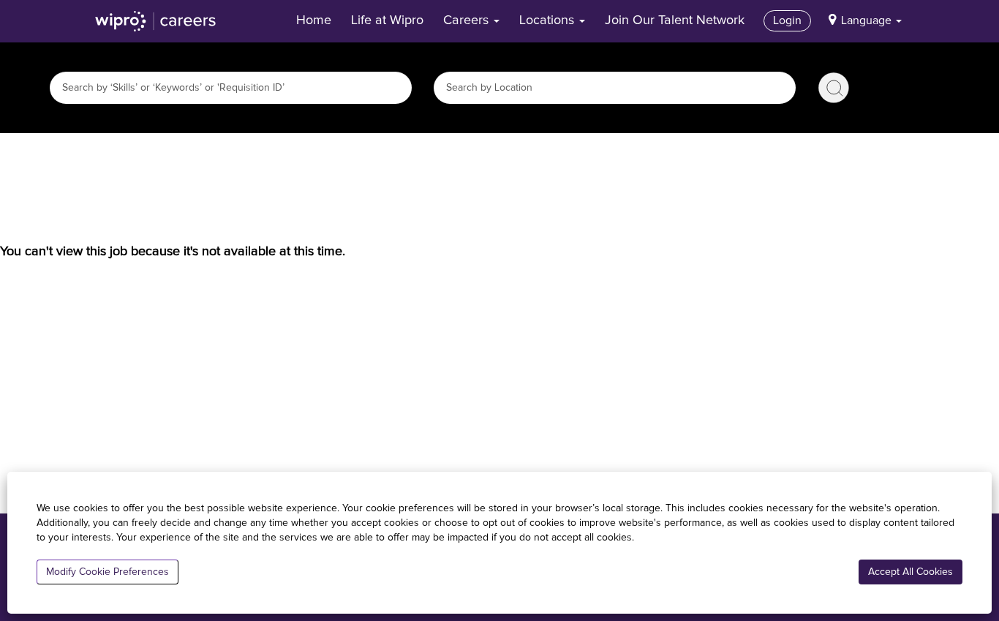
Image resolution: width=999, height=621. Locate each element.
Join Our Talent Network (674, 20)
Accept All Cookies (910, 572)
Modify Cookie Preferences (107, 572)
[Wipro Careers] (156, 21)
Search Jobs (834, 88)
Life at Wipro (387, 20)
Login (787, 20)
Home (313, 20)
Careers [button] (467, 20)
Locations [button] (548, 20)
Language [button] (867, 20)
